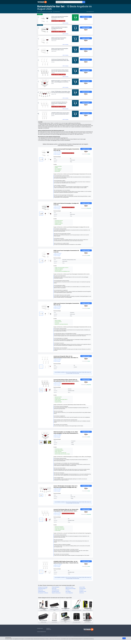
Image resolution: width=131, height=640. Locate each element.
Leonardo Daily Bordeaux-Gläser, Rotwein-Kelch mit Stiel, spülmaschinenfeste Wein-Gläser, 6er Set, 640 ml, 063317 (66, 380)
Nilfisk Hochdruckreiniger (71, 588)
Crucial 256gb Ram (69, 592)
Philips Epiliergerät (55, 587)
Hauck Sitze (54, 588)
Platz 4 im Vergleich (58, 306)
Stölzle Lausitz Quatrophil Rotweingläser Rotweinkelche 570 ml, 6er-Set (66, 149)
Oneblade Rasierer (41, 591)
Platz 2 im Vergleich (58, 206)
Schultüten (81, 590)
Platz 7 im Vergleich (58, 434)
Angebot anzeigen (86, 16)
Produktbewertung (41, 631)
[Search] (83, 2)
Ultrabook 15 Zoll (82, 591)
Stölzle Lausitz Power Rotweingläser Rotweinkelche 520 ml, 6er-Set (66, 251)
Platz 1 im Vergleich (58, 151)
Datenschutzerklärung (90, 638)
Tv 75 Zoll (67, 590)
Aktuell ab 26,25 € (64, 383)
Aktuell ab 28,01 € (64, 513)
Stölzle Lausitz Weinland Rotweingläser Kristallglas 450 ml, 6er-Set (66, 204)
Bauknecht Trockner (69, 587)
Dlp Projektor (68, 591)
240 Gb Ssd (81, 592)
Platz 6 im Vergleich (58, 382)
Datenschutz (40, 628)
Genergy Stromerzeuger (43, 587)
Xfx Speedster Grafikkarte (43, 592)
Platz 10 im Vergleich (58, 564)
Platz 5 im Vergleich (58, 358)
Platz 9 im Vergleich (58, 512)
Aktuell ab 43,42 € (64, 153)
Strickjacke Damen (55, 591)
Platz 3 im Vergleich (58, 253)
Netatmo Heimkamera (56, 592)
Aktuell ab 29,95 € (58, 565)
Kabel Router (40, 590)
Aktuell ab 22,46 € (58, 307)
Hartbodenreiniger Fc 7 (42, 588)
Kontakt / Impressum (48, 629)
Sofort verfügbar (57, 154)
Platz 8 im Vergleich (58, 488)
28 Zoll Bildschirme (55, 590)
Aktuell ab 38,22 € (58, 254)
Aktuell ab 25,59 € (58, 360)
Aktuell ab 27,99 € (58, 435)
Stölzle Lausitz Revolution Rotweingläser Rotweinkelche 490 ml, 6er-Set (66, 304)
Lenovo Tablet (82, 587)
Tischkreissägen (82, 588)
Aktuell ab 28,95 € (64, 207)
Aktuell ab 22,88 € (58, 489)
